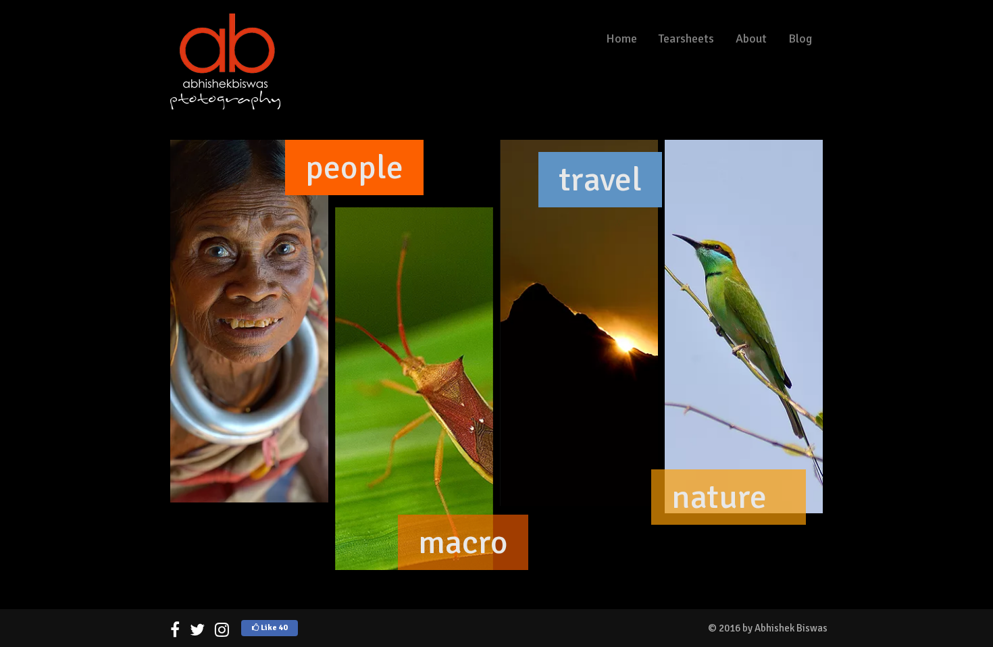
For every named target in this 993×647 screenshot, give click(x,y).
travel (600, 180)
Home (621, 38)
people (354, 167)
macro (463, 542)
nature (719, 497)
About (751, 38)
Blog (800, 38)
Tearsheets (686, 38)
